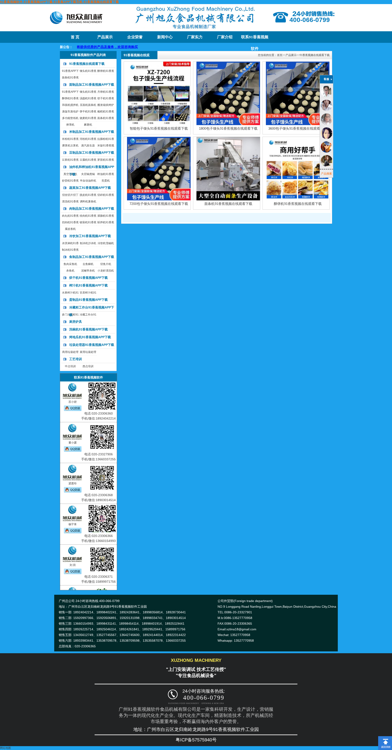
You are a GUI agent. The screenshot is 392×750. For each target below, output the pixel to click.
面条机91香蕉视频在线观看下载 (228, 204)
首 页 (75, 37)
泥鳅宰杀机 (88, 270)
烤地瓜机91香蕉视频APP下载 (90, 337)
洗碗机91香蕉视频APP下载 (88, 329)
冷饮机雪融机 (106, 243)
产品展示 (105, 37)
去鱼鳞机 (88, 264)
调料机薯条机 (88, 201)
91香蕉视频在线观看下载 (87, 64)
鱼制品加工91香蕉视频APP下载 (91, 257)
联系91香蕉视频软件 (254, 39)
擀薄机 (70, 124)
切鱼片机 (105, 264)
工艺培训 (75, 359)
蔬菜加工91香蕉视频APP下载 (90, 187)
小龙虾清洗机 (106, 270)
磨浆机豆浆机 (70, 145)
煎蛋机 (106, 180)
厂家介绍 (225, 37)
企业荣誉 (135, 37)
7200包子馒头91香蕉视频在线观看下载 (159, 204)
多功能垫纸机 (70, 118)
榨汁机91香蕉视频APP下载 (88, 285)
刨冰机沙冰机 (88, 243)
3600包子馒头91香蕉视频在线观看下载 (297, 128)
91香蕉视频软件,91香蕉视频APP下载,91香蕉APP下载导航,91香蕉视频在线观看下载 (59, 2)
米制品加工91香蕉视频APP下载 (91, 131)
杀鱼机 (70, 270)
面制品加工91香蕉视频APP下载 (91, 84)
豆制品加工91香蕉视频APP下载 (91, 152)
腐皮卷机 (70, 229)
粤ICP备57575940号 (196, 739)
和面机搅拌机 (70, 105)
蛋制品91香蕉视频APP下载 (88, 299)
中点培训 (70, 366)
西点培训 (88, 366)
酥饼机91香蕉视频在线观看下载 (298, 204)
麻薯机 (88, 124)
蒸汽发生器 (88, 145)
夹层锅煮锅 (88, 174)
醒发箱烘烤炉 (106, 105)
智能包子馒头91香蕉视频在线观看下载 (159, 128)
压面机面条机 (88, 105)
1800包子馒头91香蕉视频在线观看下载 (228, 128)
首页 (279, 55)
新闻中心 (165, 37)
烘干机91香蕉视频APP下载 (88, 277)
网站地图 (5, 748)
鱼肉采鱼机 (70, 264)
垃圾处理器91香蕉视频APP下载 (91, 345)
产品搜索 (326, 173)
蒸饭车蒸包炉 (70, 111)
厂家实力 (195, 37)
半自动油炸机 (88, 180)
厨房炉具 (75, 321)
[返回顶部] (385, 737)
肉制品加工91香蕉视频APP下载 (91, 208)
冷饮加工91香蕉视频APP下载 (90, 236)
